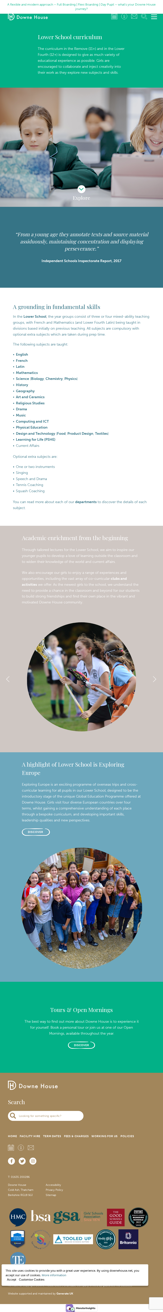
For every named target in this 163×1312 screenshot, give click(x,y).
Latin (20, 366)
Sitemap (51, 1195)
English (22, 354)
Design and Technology (35, 433)
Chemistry (54, 379)
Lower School (34, 316)
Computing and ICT (32, 421)
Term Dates (52, 1136)
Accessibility (53, 1185)
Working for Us (104, 1136)
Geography (25, 391)
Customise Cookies (32, 1279)
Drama (21, 409)
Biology (37, 379)
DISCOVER (36, 832)
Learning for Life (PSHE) (35, 439)
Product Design (80, 433)
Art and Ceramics (30, 397)
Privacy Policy (54, 1190)
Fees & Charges (76, 1136)
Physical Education (32, 427)
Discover (81, 1045)
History (22, 385)
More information (54, 1275)
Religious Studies (30, 403)
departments (86, 502)
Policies (127, 1136)
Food (61, 433)
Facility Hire (30, 1136)
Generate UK (64, 1293)
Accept (11, 1279)
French (22, 360)
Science (22, 379)
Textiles (101, 433)
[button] (70, 744)
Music (21, 415)
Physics (70, 379)
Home (12, 1136)
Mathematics (27, 373)
